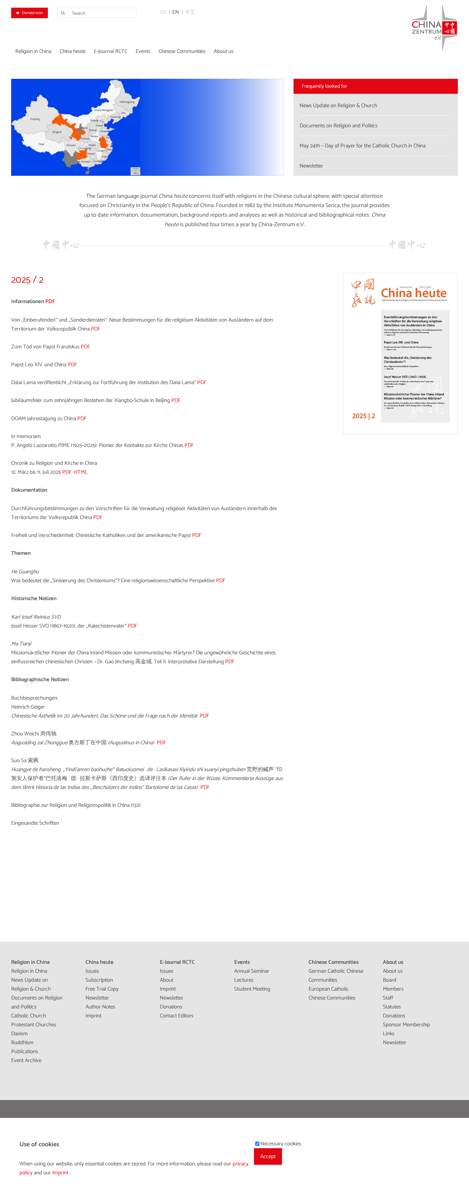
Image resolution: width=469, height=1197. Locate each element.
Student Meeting (252, 989)
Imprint (93, 1015)
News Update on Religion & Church (31, 984)
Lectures (243, 980)
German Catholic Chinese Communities (336, 976)
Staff (388, 997)
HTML (81, 472)
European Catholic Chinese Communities (332, 993)
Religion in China (30, 962)
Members (393, 989)
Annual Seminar (251, 971)
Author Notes (100, 1006)
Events (242, 962)
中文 (190, 12)
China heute (100, 962)
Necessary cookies (280, 1143)
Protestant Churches (33, 1024)
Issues (92, 971)
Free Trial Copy (102, 989)
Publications (24, 1051)
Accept (268, 1156)
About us (393, 962)
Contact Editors (176, 1015)
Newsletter (97, 997)
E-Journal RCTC (177, 962)
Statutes (392, 1006)
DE (163, 12)
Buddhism (22, 1042)
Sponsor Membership (406, 1024)
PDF (95, 328)
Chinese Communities (334, 962)
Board (389, 980)
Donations (171, 1006)
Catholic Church (28, 1015)
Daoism (19, 1033)
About (166, 980)
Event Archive (26, 1060)
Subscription (99, 980)
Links (388, 1033)
